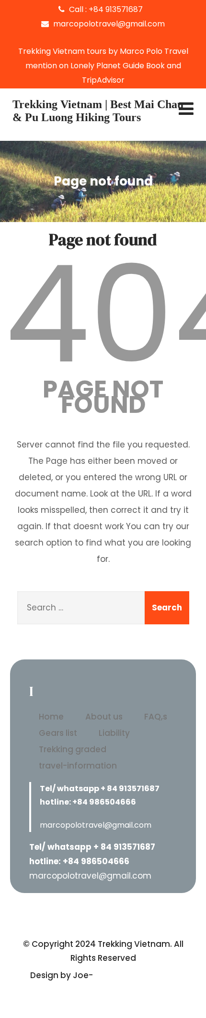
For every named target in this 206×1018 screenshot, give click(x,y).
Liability (114, 733)
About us (104, 716)
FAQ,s (155, 716)
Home (51, 716)
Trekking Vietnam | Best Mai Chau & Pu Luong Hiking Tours (97, 111)
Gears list (58, 733)
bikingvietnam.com (135, 975)
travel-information (78, 765)
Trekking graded (72, 749)
